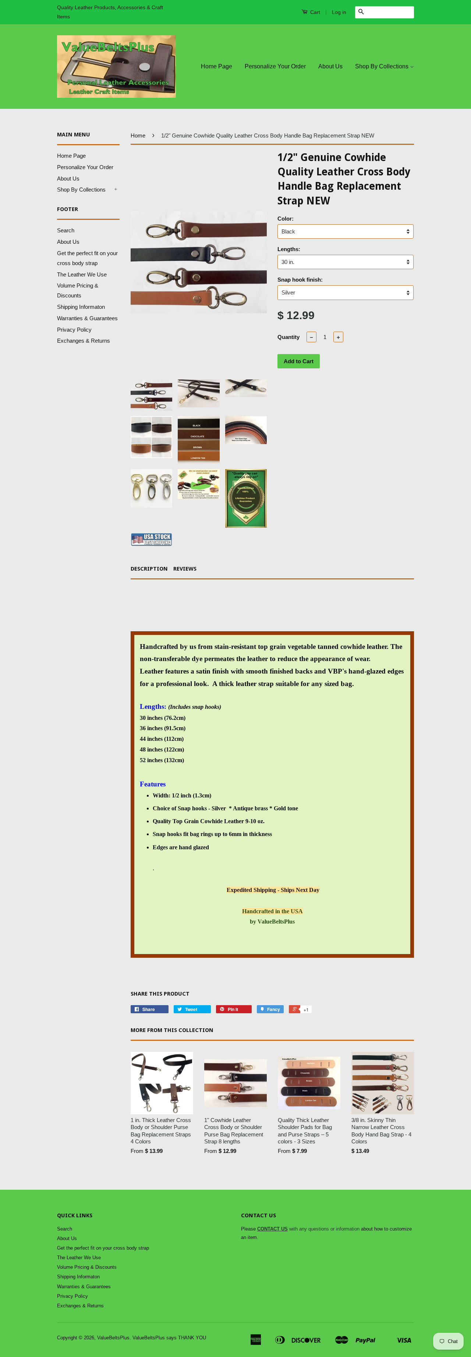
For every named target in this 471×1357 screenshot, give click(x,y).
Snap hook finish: (300, 279)
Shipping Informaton (81, 307)
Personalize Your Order (275, 66)
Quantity (288, 337)
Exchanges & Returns (83, 341)
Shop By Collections (382, 66)
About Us (330, 66)
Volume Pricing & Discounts (87, 1267)
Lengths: (288, 249)
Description (149, 568)
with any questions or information (308, 1229)
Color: (285, 218)
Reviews (184, 568)
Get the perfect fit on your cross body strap (103, 1248)
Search (65, 230)
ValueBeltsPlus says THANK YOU (169, 1337)
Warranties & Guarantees (87, 318)
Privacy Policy (74, 329)
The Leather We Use (82, 274)
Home (138, 135)
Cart (314, 12)
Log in (339, 12)
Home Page (216, 66)
